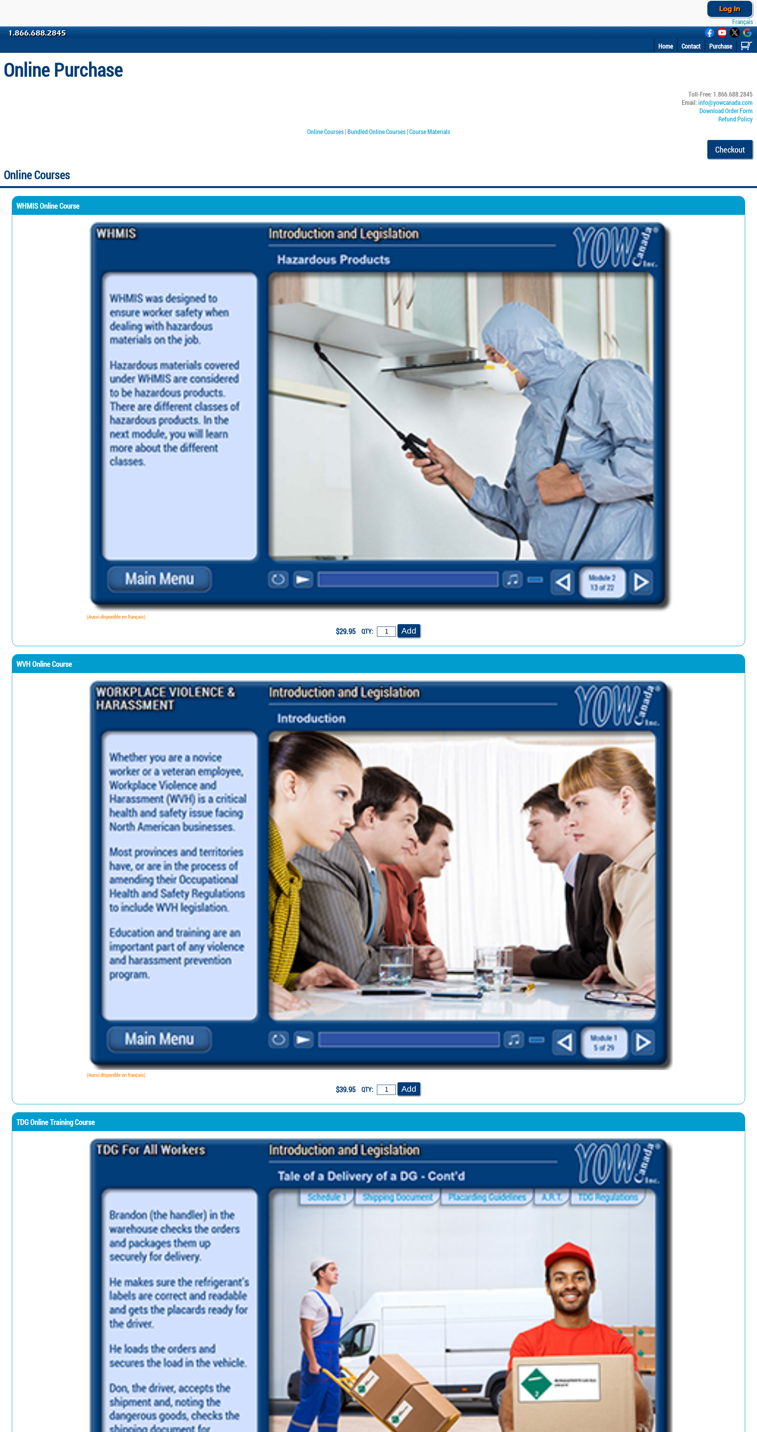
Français (742, 21)
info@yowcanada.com (725, 102)
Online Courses (325, 131)
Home (665, 46)
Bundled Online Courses (376, 131)
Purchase (720, 46)
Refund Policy (735, 119)
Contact (691, 46)
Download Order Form (726, 110)
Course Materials (429, 131)
